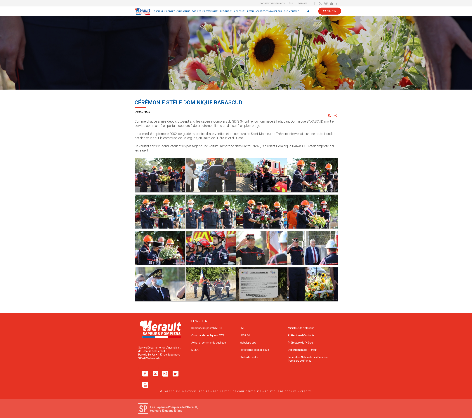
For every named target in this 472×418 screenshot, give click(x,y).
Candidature (183, 11)
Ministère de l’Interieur (301, 328)
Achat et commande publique (208, 342)
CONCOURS (240, 11)
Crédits (306, 391)
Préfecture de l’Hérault (301, 342)
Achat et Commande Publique (271, 11)
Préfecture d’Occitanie (301, 335)
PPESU (250, 11)
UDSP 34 (245, 335)
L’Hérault (169, 11)
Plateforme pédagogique (254, 349)
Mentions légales (195, 391)
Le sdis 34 (158, 11)
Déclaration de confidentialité (237, 391)
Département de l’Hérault (302, 349)
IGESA (195, 349)
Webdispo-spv (248, 342)
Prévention (226, 11)
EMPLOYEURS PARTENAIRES (205, 11)
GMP (242, 328)
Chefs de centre (249, 357)
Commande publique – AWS (207, 335)
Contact (294, 11)
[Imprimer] (329, 115)
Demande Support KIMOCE (207, 328)
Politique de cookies (281, 391)
